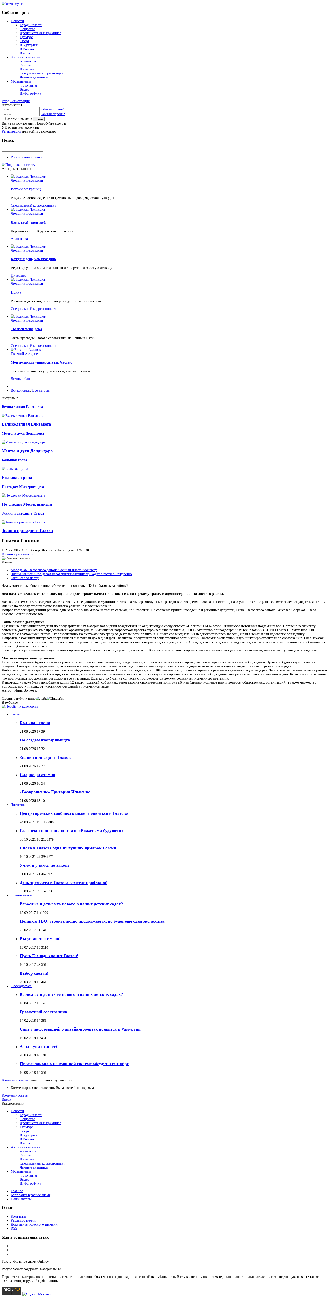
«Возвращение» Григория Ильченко (55, 792)
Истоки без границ (26, 189)
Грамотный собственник (43, 1012)
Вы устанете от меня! (40, 938)
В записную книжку (17, 554)
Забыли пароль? (53, 114)
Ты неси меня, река (26, 329)
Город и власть (31, 25)
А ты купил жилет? (39, 1046)
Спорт (24, 41)
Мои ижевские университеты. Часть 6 (41, 362)
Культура (26, 37)
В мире (25, 53)
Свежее (16, 714)
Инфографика (30, 93)
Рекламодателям (23, 1220)
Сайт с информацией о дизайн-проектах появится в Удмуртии (80, 1029)
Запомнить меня (19, 119)
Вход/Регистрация (16, 101)
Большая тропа (35, 722)
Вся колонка (20, 390)
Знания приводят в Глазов (45, 757)
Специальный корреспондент (42, 73)
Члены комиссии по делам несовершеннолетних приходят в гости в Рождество (71, 574)
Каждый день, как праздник (33, 259)
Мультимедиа (21, 81)
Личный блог (21, 379)
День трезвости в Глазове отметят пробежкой (63, 882)
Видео (24, 89)
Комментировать (15, 1080)
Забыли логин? (52, 109)
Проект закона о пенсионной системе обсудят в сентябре (74, 1063)
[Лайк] (41, 698)
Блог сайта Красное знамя (30, 1195)
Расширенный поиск (27, 157)
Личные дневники (34, 77)
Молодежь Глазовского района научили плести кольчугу (54, 570)
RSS (14, 1228)
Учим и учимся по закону (45, 865)
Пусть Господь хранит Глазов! (49, 955)
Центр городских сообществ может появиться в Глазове (74, 813)
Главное (17, 1191)
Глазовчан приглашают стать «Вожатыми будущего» (72, 830)
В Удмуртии (29, 45)
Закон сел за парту (25, 578)
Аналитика (28, 61)
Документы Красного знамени (34, 1224)
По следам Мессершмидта (45, 740)
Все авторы (41, 390)
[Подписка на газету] (18, 165)
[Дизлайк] (55, 698)
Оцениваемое (21, 895)
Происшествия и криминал (40, 33)
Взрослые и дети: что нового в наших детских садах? (71, 904)
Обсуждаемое (21, 986)
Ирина (16, 292)
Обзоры (26, 65)
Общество (27, 29)
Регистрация (11, 131)
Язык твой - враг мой (28, 222)
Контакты (18, 1216)
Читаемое (18, 805)
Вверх (6, 1099)
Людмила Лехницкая (27, 180)
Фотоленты (28, 85)
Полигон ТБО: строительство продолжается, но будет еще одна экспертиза (92, 921)
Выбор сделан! (34, 973)
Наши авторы (21, 1199)
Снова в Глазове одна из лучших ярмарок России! (69, 848)
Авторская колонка (25, 57)
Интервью (27, 69)
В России (27, 49)
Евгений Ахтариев (25, 354)
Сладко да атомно (37, 774)
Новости (17, 21)
